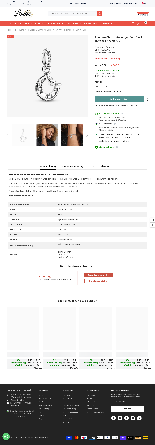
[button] (7, 135)
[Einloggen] (139, 23)
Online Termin (115, 3)
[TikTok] (133, 418)
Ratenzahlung (101, 166)
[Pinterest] (126, 418)
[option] (47, 76)
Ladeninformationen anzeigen (114, 141)
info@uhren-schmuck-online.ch (21, 404)
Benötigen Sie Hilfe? (131, 3)
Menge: (98, 82)
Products (19, 30)
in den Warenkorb (119, 99)
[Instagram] (120, 418)
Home (9, 30)
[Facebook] (113, 418)
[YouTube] (139, 418)
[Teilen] (146, 99)
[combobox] (72, 13)
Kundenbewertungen (74, 166)
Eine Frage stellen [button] (98, 281)
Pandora (109, 47)
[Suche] (75, 13)
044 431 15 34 (17, 400)
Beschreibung (48, 166)
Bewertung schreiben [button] (98, 275)
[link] (23, 356)
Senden (128, 408)
